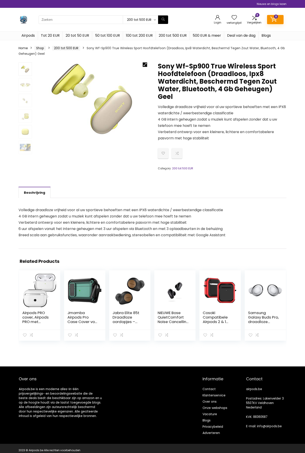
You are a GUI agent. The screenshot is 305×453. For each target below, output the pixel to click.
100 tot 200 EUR (139, 35)
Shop (40, 48)
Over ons (210, 401)
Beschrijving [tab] (34, 192)
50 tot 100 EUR (107, 35)
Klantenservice (214, 395)
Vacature (210, 414)
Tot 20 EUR (50, 35)
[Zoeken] (163, 19)
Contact (209, 389)
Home (23, 48)
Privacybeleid (213, 426)
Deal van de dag (241, 35)
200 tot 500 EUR (173, 35)
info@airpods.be (269, 426)
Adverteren (211, 433)
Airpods (28, 35)
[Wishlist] (234, 17)
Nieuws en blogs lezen (271, 4)
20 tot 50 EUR (77, 35)
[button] (145, 64)
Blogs (266, 35)
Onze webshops (215, 408)
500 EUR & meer (207, 35)
